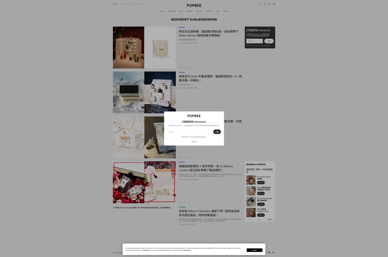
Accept (254, 250)
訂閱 (217, 132)
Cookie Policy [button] (146, 250)
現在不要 (194, 141)
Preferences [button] (187, 250)
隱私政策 (203, 137)
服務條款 (198, 137)
